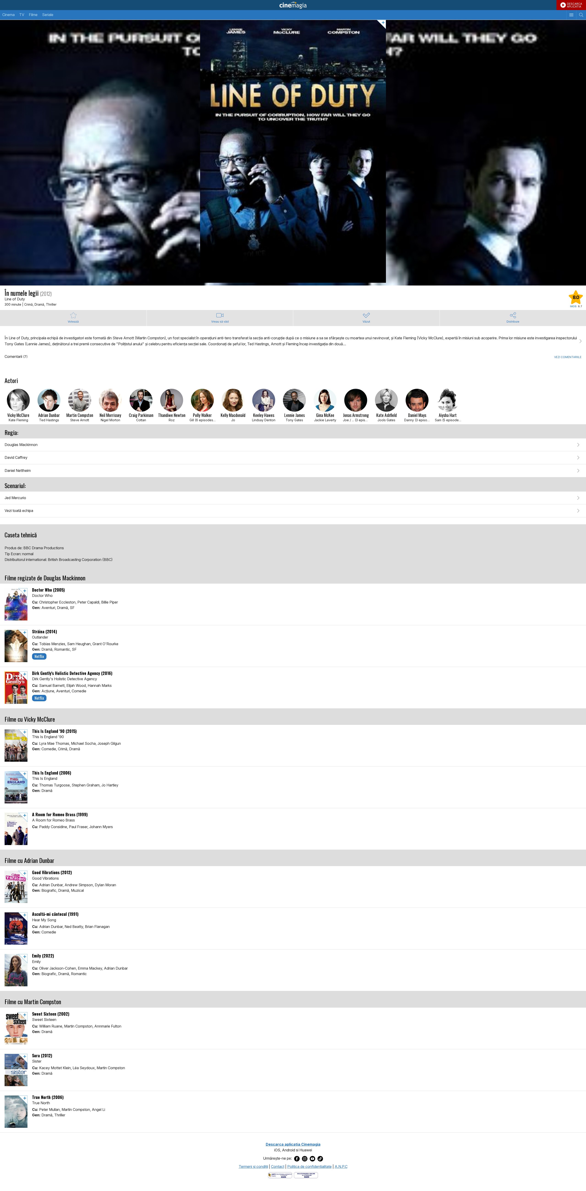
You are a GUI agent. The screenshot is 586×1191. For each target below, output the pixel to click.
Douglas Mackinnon (21, 444)
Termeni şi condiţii (253, 1166)
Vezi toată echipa (19, 510)
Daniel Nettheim (18, 470)
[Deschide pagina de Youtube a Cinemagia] (312, 1158)
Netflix (39, 656)
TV (21, 14)
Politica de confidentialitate (309, 1166)
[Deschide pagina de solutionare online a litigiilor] (306, 1174)
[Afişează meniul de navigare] (571, 15)
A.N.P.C (341, 1166)
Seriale (47, 14)
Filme (33, 14)
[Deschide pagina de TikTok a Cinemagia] (320, 1158)
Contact (277, 1166)
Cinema (8, 14)
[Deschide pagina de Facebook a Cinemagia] (297, 1158)
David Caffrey (16, 457)
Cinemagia (293, 5)
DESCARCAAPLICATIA (574, 5)
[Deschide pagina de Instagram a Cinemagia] (304, 1158)
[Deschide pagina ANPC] (280, 1174)
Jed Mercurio (15, 497)
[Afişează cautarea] (581, 15)
